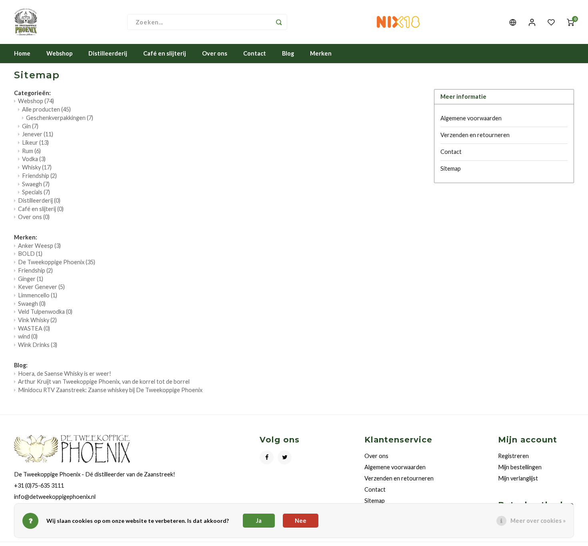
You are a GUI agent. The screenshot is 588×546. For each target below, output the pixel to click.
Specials (36, 192)
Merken (321, 53)
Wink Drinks (37, 344)
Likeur (35, 142)
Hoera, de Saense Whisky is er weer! (64, 373)
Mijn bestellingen (520, 467)
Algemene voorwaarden (471, 118)
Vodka (34, 158)
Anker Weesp (39, 245)
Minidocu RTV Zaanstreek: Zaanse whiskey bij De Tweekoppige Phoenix (110, 390)
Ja (259, 520)
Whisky (37, 167)
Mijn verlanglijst (518, 478)
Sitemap (450, 168)
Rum (31, 150)
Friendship (39, 175)
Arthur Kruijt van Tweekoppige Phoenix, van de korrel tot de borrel (104, 381)
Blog (288, 53)
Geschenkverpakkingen (59, 117)
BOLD (30, 253)
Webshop (59, 53)
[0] (570, 22)
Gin (30, 126)
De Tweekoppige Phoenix (56, 262)
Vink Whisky (37, 320)
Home (22, 53)
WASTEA (34, 328)
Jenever (37, 134)
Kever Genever (41, 286)
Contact (254, 53)
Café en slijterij (164, 53)
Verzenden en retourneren (475, 135)
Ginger (30, 278)
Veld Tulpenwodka (45, 311)
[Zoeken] (279, 22)
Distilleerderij (107, 53)
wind (28, 336)
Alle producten (46, 109)
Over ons (214, 53)
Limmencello (37, 295)
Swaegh (36, 184)
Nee (300, 520)
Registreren (513, 455)
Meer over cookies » (538, 520)
